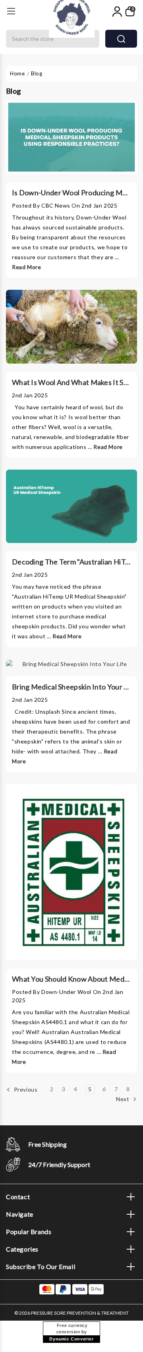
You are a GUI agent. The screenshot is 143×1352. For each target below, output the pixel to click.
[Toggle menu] (11, 11)
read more (26, 267)
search (121, 39)
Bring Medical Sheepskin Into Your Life (74, 686)
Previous (24, 1089)
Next (123, 1099)
